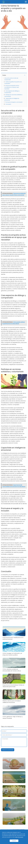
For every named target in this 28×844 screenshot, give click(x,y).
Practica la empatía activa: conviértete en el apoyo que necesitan (11, 87)
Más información (19, 837)
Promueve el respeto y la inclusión (14, 102)
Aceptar (14, 840)
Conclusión (8, 104)
